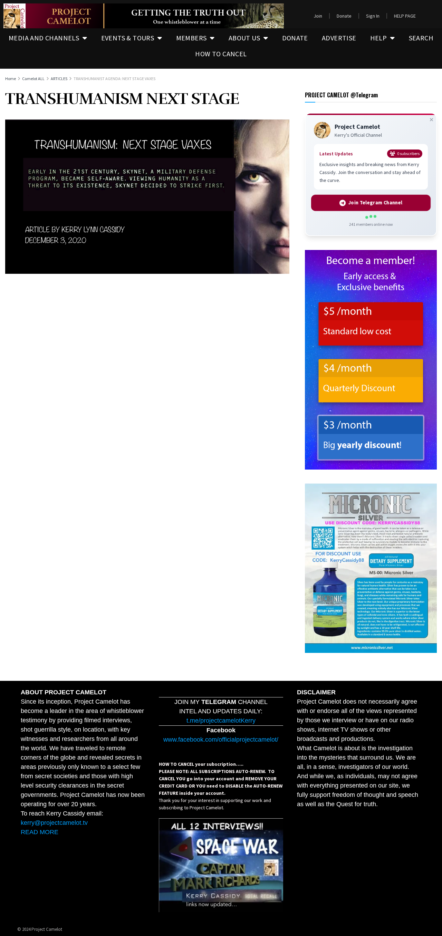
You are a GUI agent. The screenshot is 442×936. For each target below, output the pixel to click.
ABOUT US (244, 37)
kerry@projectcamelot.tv (54, 822)
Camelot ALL (33, 78)
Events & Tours (127, 37)
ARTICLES (59, 78)
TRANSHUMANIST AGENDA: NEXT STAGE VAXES (114, 78)
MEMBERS (191, 37)
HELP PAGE (405, 16)
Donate (344, 16)
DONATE (295, 37)
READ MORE (39, 832)
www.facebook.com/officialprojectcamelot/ (220, 739)
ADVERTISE (339, 37)
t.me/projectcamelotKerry (221, 720)
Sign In (372, 16)
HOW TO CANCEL (221, 53)
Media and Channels (44, 37)
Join (318, 16)
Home (10, 78)
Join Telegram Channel (375, 203)
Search (421, 37)
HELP (378, 37)
